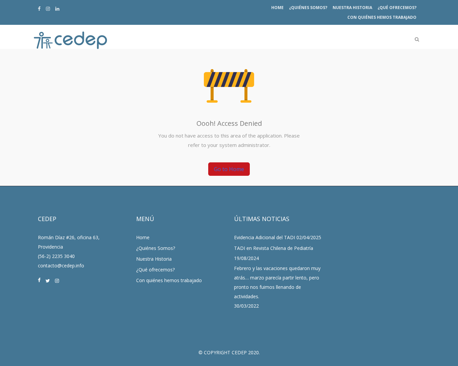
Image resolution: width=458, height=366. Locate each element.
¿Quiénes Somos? (308, 7)
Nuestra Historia (352, 7)
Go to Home (229, 169)
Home (277, 7)
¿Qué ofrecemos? (397, 7)
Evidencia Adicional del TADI (264, 237)
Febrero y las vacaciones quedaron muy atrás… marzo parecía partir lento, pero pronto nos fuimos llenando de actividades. (277, 282)
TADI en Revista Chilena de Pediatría (273, 248)
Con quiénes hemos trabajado (381, 17)
